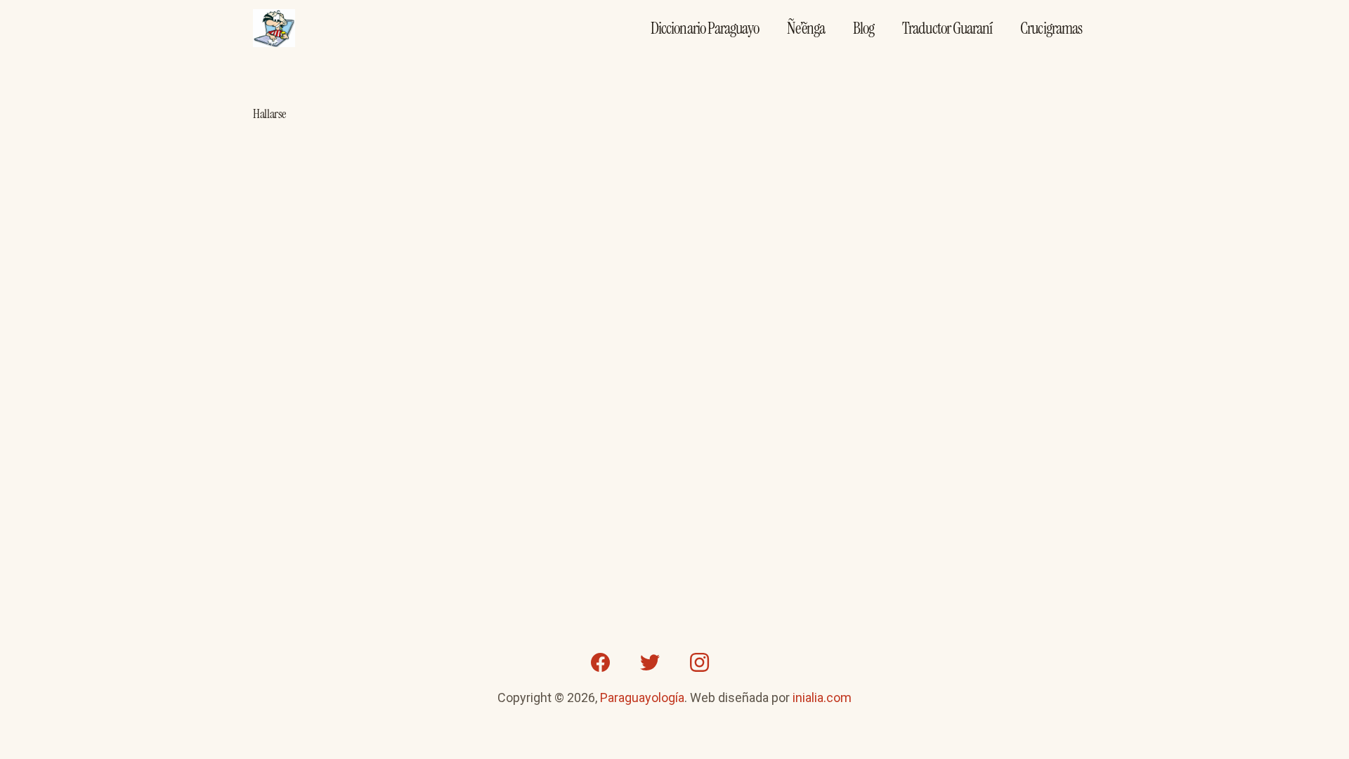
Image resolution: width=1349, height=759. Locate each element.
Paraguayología (642, 697)
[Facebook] (600, 662)
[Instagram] (699, 662)
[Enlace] (274, 28)
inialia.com (822, 697)
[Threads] (748, 662)
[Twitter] (649, 662)
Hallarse (269, 113)
